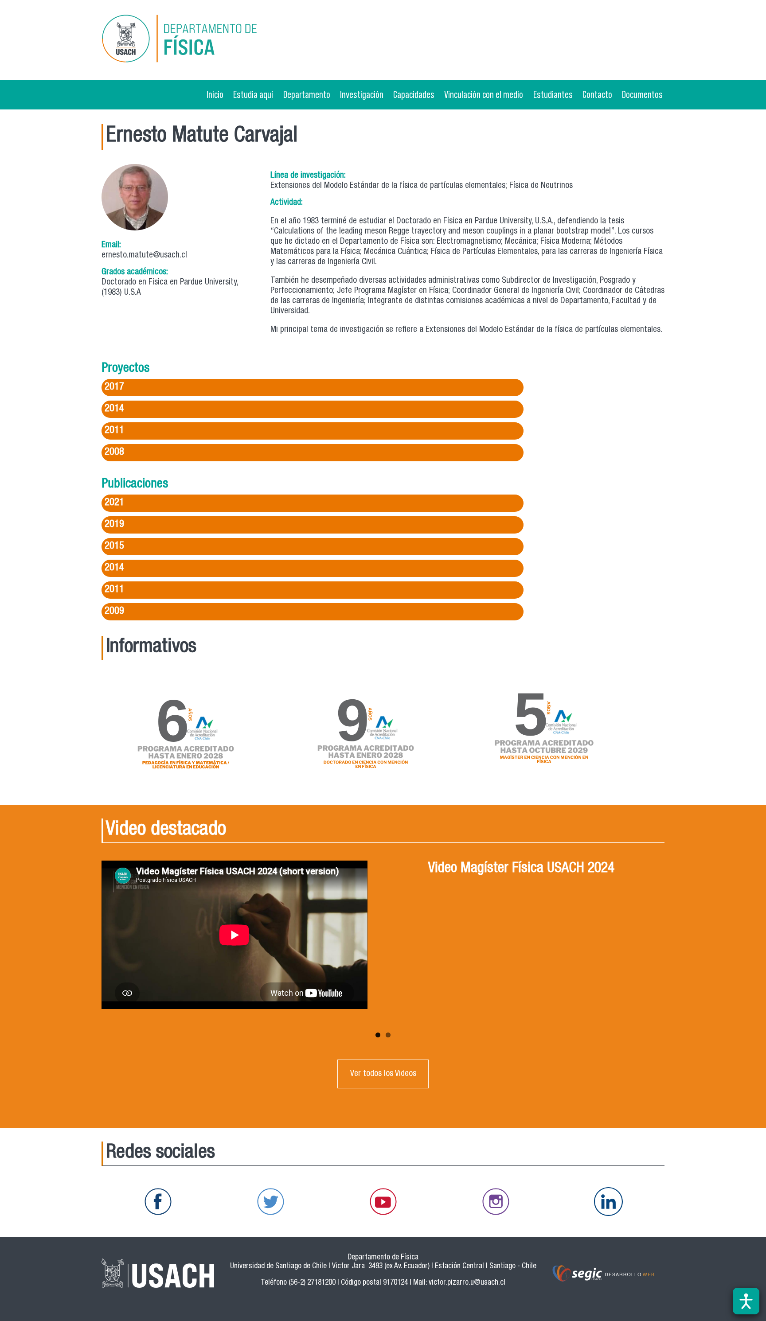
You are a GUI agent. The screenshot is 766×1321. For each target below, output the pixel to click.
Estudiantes (553, 94)
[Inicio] (192, 40)
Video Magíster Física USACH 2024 (521, 869)
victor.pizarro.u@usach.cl (467, 1283)
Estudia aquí (253, 94)
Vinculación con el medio (483, 94)
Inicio (215, 94)
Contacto (597, 94)
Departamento (306, 94)
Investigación (361, 94)
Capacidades (413, 94)
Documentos (642, 94)
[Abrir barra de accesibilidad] (746, 1301)
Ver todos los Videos (383, 1074)
